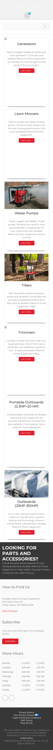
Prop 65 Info (26, 723)
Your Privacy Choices (24, 715)
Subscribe (10, 641)
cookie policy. (26, 738)
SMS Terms (26, 720)
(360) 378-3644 (10, 611)
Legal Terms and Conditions (26, 717)
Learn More (26, 70)
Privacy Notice (26, 712)
